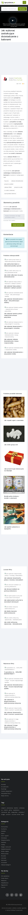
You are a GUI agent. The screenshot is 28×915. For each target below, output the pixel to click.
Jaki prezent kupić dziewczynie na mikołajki (14, 469)
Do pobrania (4, 786)
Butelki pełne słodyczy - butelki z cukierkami (12, 497)
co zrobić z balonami (9, 190)
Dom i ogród (4, 835)
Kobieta (3, 831)
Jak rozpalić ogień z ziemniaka (13, 420)
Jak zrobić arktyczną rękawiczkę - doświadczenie (13, 623)
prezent (8, 814)
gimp (10, 810)
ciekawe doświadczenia (17, 181)
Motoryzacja (4, 853)
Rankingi (3, 789)
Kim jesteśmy (5, 876)
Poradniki (4, 862)
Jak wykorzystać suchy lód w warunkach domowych (13, 601)
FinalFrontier (18, 78)
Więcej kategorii (6, 865)
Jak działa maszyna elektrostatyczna (10, 612)
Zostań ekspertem (6, 791)
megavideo (14, 812)
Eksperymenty (5, 840)
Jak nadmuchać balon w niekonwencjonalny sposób (12, 265)
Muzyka (3, 856)
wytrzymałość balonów (10, 193)
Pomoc (3, 887)
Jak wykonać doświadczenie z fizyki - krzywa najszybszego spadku (13, 686)
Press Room (4, 878)
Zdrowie (3, 858)
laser (22, 814)
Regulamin (4, 885)
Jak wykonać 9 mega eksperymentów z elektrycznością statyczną (12, 727)
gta (9, 812)
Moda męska (5, 851)
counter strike (16, 814)
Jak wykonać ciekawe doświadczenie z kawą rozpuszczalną (11, 341)
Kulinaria (4, 829)
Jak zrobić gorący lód (11, 444)
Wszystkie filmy (5, 793)
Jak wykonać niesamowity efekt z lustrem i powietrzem (13, 713)
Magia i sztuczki (6, 847)
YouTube (19, 80)
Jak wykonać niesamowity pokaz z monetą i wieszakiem (13, 579)
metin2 (6, 810)
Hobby (3, 844)
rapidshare (16, 810)
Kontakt (3, 784)
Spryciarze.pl (18, 904)
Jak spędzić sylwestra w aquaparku (12, 527)
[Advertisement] (14, 58)
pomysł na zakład (8, 184)
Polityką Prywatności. (16, 910)
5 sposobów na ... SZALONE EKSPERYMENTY (13, 673)
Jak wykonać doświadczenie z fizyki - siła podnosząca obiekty (13, 300)
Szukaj (23, 9)
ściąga (3, 814)
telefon (16, 808)
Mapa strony (5, 795)
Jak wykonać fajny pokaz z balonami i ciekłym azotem (12, 287)
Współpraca (4, 883)
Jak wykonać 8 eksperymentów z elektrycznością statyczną (12, 701)
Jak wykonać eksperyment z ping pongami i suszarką (13, 327)
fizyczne (6, 181)
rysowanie (4, 812)
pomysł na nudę (18, 187)
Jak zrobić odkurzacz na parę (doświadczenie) (13, 276)
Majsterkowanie (5, 849)
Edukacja (4, 838)
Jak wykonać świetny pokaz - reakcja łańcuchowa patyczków (13, 315)
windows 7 (22, 812)
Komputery (4, 826)
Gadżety (3, 842)
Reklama (3, 880)
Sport (2, 833)
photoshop (10, 808)
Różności (3, 860)
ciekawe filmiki (8, 187)
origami (3, 808)
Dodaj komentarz (18, 225)
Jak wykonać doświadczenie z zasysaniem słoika (13, 353)
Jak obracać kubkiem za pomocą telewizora (11, 590)
